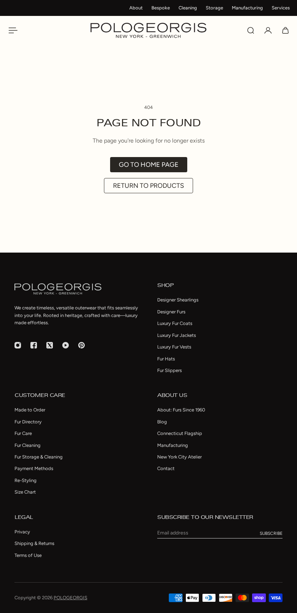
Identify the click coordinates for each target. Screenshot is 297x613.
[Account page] (268, 30)
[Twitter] (50, 345)
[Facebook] (34, 345)
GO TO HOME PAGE (149, 165)
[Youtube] (66, 345)
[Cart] (285, 30)
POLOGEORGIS (70, 597)
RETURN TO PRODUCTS (148, 186)
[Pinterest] (81, 345)
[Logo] (148, 30)
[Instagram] (18, 345)
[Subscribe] (271, 533)
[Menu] (11, 30)
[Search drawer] (250, 30)
